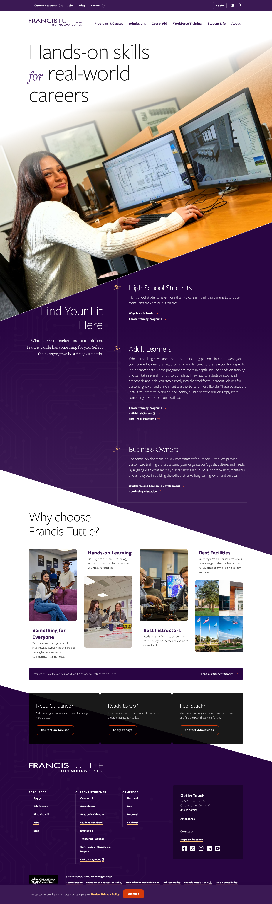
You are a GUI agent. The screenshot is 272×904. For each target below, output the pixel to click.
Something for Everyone (49, 634)
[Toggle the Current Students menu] (60, 5)
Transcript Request (92, 839)
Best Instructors (162, 630)
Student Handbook (91, 822)
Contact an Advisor (55, 730)
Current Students (45, 6)
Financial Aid (41, 814)
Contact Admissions (199, 730)
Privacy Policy (172, 882)
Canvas (84, 798)
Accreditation (74, 882)
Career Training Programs (145, 319)
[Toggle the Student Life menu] (216, 28)
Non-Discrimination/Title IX (143, 882)
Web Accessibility (227, 882)
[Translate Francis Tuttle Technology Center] (232, 5)
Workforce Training (187, 23)
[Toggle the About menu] (236, 28)
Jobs (70, 6)
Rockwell (132, 814)
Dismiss (133, 894)
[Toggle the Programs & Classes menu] (109, 28)
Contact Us (187, 831)
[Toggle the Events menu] (102, 5)
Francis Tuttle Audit (196, 882)
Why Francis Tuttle (141, 313)
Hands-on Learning (110, 552)
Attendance (87, 806)
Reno (130, 806)
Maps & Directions (191, 839)
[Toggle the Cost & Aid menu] (159, 28)
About (236, 23)
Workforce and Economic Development (154, 486)
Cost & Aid (159, 23)
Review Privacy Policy (105, 894)
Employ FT (86, 831)
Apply (220, 5)
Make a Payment (90, 859)
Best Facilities (215, 552)
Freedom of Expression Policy (104, 882)
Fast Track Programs (142, 419)
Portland (132, 798)
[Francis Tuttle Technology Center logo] (55, 25)
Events (95, 6)
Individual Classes (140, 413)
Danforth (132, 822)
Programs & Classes (108, 23)
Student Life (217, 23)
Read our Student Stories (217, 674)
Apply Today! (122, 730)
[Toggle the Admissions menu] (137, 28)
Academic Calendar (92, 814)
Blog (82, 6)
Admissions (137, 23)
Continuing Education (143, 491)
